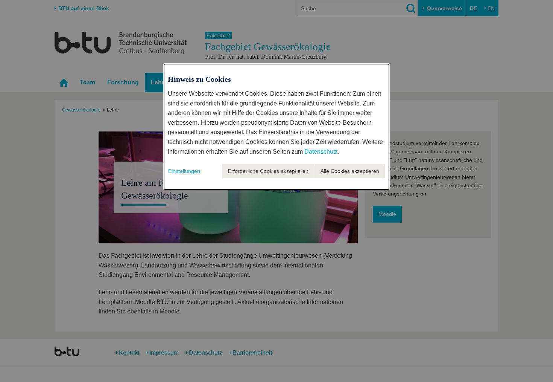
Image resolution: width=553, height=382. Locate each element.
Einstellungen (184, 171)
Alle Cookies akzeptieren (350, 171)
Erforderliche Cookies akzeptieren (268, 171)
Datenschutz (321, 151)
